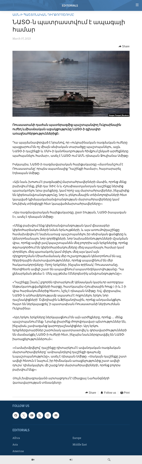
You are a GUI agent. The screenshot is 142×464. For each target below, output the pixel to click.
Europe (77, 438)
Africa (16, 438)
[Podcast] (48, 415)
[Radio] (71, 459)
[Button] (124, 46)
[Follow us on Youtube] (32, 415)
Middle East (80, 444)
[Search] (109, 459)
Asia (15, 444)
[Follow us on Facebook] (15, 415)
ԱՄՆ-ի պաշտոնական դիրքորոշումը (43, 15)
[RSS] (40, 415)
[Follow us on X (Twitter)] (23, 415)
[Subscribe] (55, 415)
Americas (18, 451)
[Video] (33, 459)
